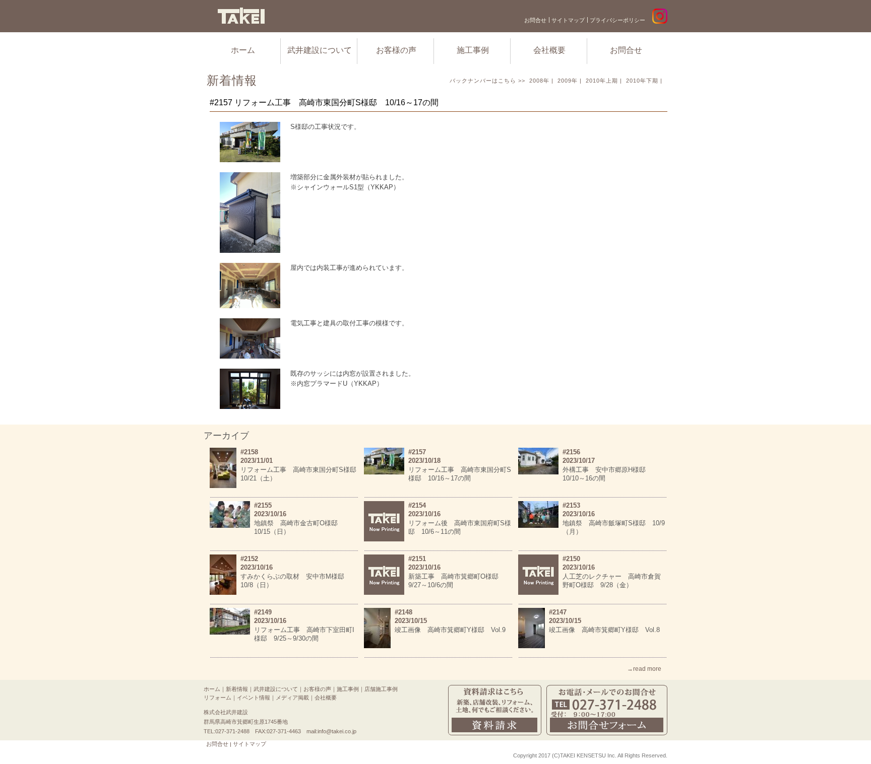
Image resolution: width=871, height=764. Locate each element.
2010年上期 (602, 81)
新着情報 (237, 689)
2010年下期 (642, 81)
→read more (644, 668)
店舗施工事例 (381, 689)
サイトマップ (568, 20)
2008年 (539, 81)
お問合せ (535, 20)
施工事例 (473, 50)
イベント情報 (253, 697)
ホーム (243, 50)
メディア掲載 (292, 697)
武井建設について (319, 50)
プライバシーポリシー (617, 20)
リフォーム (217, 697)
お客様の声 (396, 50)
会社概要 (549, 50)
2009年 (567, 81)
